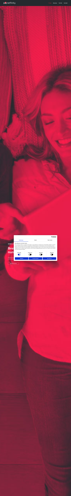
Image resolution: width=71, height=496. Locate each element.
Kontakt (65, 3)
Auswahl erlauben (35, 258)
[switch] (30, 254)
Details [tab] (35, 240)
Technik (60, 3)
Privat (50, 3)
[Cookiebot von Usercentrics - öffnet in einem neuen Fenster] (52, 237)
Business (55, 3)
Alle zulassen (49, 258)
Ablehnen (21, 258)
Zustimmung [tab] (21, 240)
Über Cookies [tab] (50, 240)
